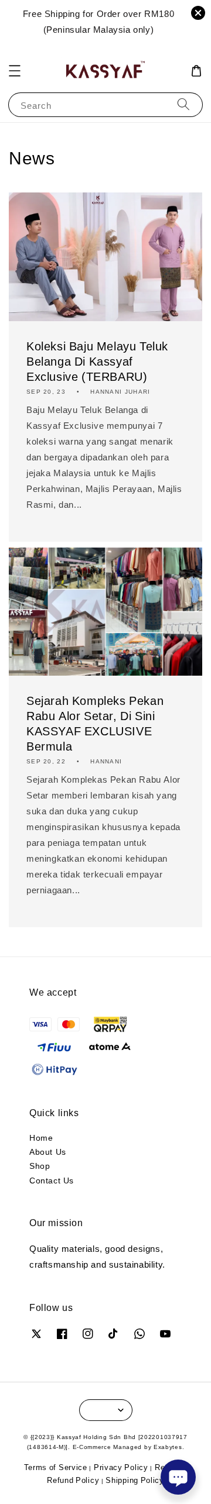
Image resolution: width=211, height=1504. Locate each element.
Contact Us (51, 1180)
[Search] (183, 104)
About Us (47, 1151)
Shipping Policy (135, 1480)
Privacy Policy (121, 1467)
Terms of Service (55, 1467)
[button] (15, 71)
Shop (39, 1165)
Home (41, 1137)
